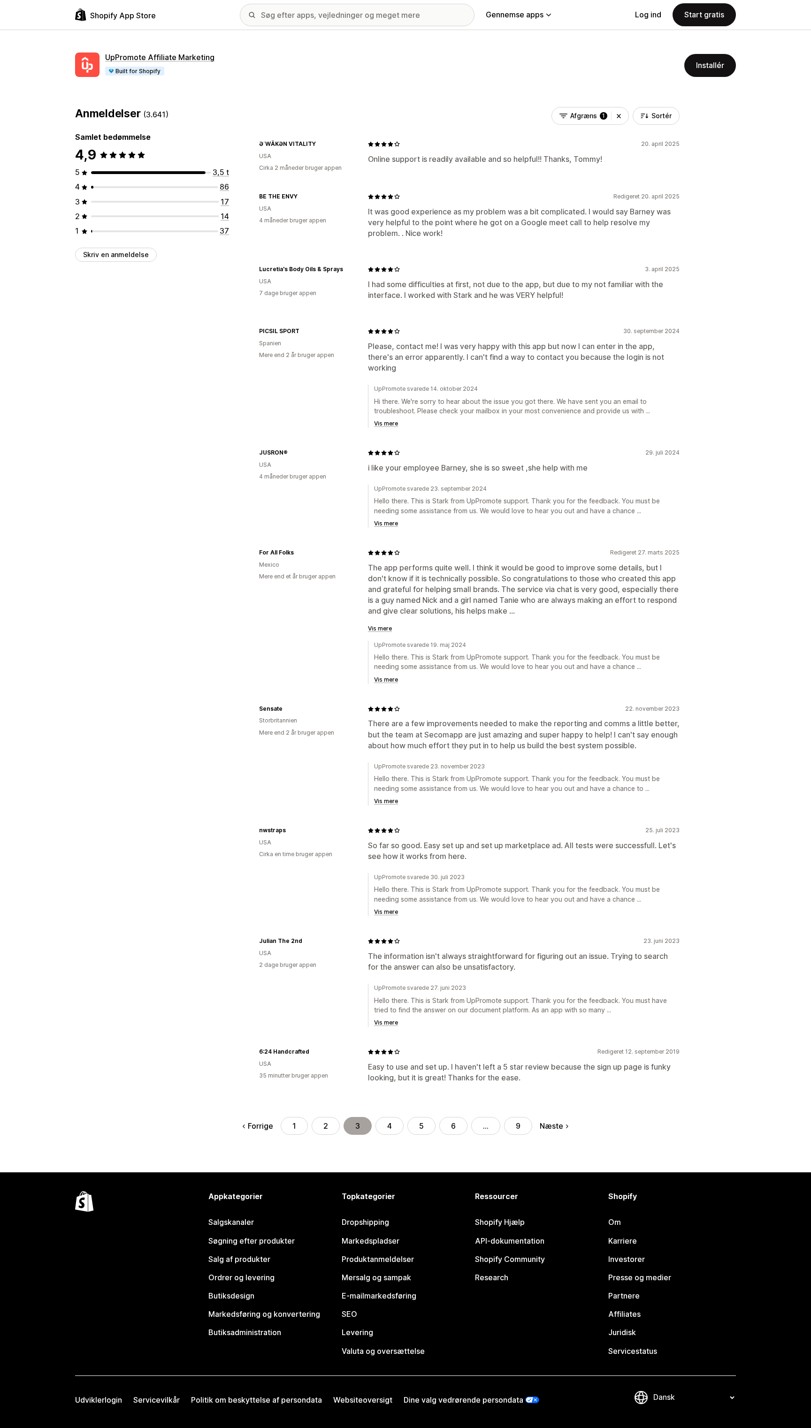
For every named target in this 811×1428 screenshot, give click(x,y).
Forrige (260, 1126)
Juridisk (622, 1332)
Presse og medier (639, 1277)
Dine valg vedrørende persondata (463, 1400)
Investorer (626, 1259)
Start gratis (704, 14)
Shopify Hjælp (500, 1222)
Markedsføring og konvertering (264, 1314)
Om (614, 1222)
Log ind (648, 14)
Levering (357, 1332)
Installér (710, 65)
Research (491, 1277)
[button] (619, 115)
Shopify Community (510, 1259)
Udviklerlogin (98, 1400)
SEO (349, 1314)
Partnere (624, 1295)
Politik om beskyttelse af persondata (256, 1400)
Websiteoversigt (362, 1400)
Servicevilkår (156, 1400)
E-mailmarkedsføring (379, 1295)
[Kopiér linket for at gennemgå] (321, 144)
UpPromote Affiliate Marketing (159, 57)
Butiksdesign (231, 1295)
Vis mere (386, 423)
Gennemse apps (514, 14)
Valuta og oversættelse (383, 1351)
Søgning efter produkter (251, 1241)
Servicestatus (632, 1351)
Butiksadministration (244, 1332)
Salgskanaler (231, 1222)
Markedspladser (370, 1241)
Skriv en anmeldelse (116, 254)
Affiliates (624, 1314)
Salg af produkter (239, 1259)
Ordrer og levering (241, 1277)
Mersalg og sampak (376, 1277)
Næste (551, 1126)
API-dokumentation (509, 1241)
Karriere (622, 1241)
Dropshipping (365, 1222)
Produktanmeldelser (378, 1259)
